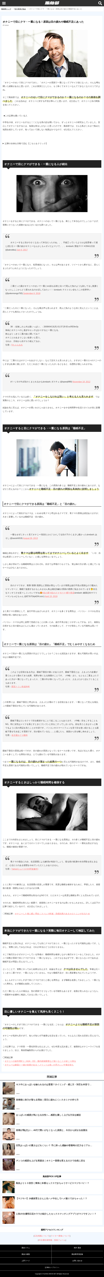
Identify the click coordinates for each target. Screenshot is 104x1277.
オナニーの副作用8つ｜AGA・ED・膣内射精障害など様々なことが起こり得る (40, 1061)
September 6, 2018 (31, 293)
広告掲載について (41, 1236)
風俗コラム (26, 1248)
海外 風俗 (77, 1248)
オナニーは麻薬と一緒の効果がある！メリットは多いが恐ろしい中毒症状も (39, 1065)
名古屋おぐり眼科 (19, 735)
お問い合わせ (77, 1261)
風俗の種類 (26, 1254)
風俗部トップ (6, 9)
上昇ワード (26, 1261)
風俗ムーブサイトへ (53, 1267)
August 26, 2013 (30, 538)
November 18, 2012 (81, 382)
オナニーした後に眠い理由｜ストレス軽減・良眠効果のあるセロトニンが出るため (52, 914)
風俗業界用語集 (77, 1254)
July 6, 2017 (22, 250)
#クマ (62, 593)
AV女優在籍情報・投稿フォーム (52, 1240)
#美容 (71, 593)
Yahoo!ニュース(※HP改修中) (24, 869)
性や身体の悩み (20, 9)
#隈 (67, 593)
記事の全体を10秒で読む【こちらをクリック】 (26, 143)
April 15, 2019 (51, 596)
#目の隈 (46, 593)
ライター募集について (60, 1236)
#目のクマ (54, 593)
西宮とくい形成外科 (20, 687)
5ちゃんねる (17, 345)
